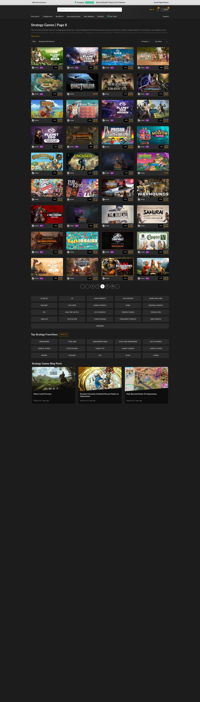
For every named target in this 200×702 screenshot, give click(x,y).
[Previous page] (87, 286)
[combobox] (102, 10)
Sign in (151, 9)
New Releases (89, 16)
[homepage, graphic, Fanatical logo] (42, 9)
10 (112, 286)
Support (166, 16)
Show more (35, 36)
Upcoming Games (73, 16)
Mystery (101, 16)
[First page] (82, 286)
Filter (34, 41)
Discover (34, 16)
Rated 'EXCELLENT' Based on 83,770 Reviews (110, 2)
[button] (38, 2)
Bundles (59, 16)
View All (63, 334)
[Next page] (117, 286)
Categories (47, 16)
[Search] (119, 10)
